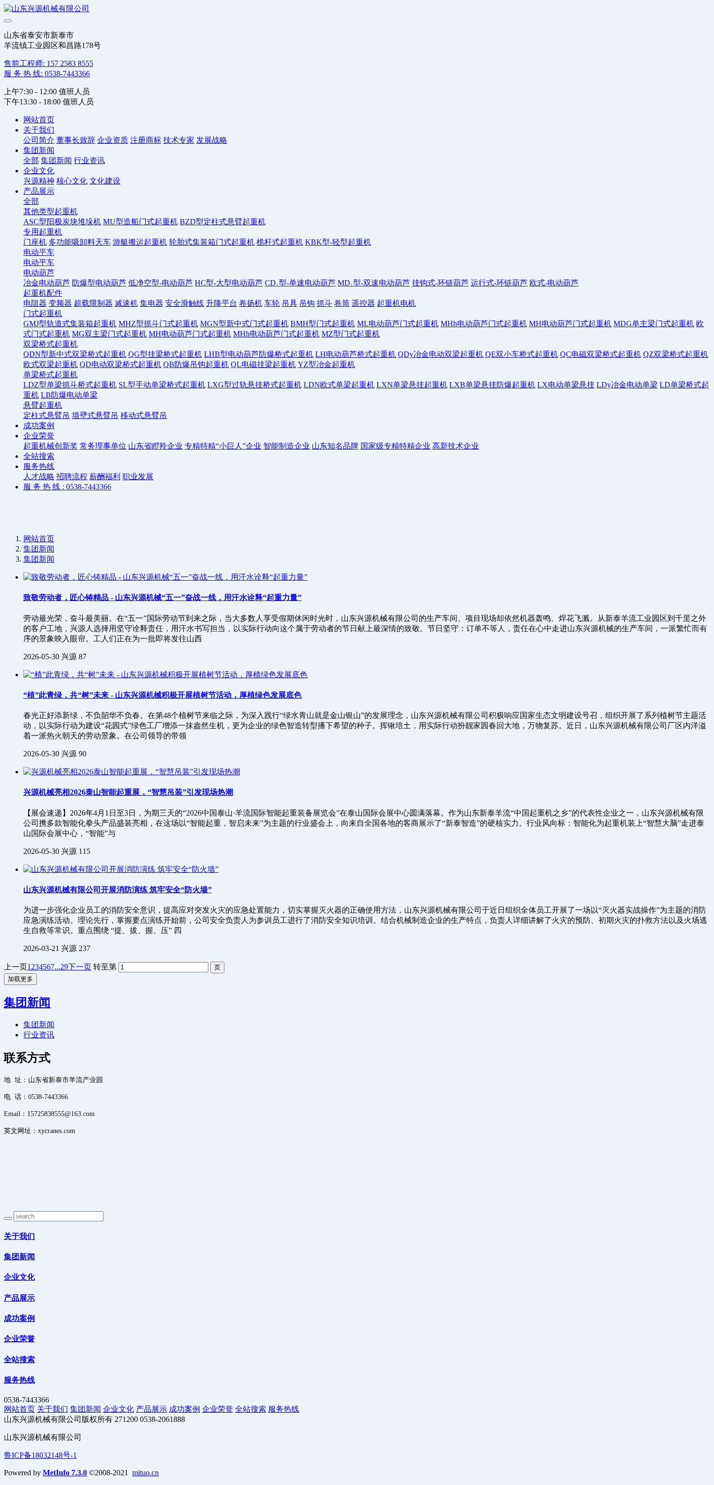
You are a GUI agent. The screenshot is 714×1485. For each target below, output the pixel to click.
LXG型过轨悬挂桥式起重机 (254, 385)
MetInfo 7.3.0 (65, 1472)
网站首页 (38, 120)
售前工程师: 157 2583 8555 (48, 63)
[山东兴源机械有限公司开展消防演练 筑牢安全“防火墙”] (121, 869)
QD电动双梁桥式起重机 (120, 364)
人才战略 (38, 476)
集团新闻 (38, 150)
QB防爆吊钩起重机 (196, 364)
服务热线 (38, 466)
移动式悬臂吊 (143, 415)
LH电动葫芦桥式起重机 (355, 354)
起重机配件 (42, 293)
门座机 (35, 242)
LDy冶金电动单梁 (627, 385)
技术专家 (178, 140)
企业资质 (112, 140)
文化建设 (104, 181)
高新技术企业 (455, 446)
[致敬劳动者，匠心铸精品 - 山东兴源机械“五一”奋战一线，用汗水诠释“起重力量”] (165, 577)
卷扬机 (250, 303)
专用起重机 (42, 232)
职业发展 (137, 476)
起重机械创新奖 (50, 446)
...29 (61, 967)
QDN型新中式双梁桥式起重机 (74, 354)
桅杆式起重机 (279, 242)
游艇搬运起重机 (140, 242)
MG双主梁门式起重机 (109, 334)
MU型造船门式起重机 (140, 221)
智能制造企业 (286, 446)
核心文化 (71, 181)
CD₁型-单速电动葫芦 (300, 283)
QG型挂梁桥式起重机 (165, 354)
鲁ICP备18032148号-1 (40, 1455)
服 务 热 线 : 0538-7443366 (67, 487)
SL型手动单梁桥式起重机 (162, 385)
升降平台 (221, 303)
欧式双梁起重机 (50, 364)
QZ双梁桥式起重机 (675, 354)
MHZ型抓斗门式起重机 (158, 323)
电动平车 (38, 252)
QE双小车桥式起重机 (521, 354)
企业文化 (38, 171)
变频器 (60, 303)
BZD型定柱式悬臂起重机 (223, 221)
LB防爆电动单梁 (69, 395)
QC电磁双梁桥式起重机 (600, 354)
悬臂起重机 (42, 405)
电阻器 (35, 303)
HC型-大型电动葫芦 (229, 283)
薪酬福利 (104, 476)
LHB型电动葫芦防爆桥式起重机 (258, 354)
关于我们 (38, 130)
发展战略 (211, 140)
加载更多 (20, 979)
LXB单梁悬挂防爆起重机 (492, 385)
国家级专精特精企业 (395, 446)
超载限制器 (93, 303)
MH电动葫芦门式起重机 (570, 323)
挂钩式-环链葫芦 (440, 283)
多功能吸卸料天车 (80, 242)
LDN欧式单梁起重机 (339, 385)
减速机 (126, 303)
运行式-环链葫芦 (499, 283)
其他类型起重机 (50, 211)
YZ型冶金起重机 (326, 364)
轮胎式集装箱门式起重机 (212, 242)
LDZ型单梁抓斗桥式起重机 (70, 385)
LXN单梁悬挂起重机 (411, 385)
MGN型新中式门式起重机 (244, 323)
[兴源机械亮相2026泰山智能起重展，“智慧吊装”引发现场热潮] (131, 772)
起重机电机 (396, 303)
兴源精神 (38, 181)
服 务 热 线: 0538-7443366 (47, 73)
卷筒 (342, 303)
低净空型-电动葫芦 (160, 283)
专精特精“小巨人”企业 (223, 446)
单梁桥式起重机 (50, 374)
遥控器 (363, 303)
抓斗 (324, 303)
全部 (31, 160)
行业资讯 (89, 160)
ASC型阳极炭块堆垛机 (62, 221)
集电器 (151, 303)
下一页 (79, 967)
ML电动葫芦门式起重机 (398, 323)
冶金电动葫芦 (46, 283)
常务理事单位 (103, 446)
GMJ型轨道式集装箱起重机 (70, 323)
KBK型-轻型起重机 (338, 242)
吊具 (289, 303)
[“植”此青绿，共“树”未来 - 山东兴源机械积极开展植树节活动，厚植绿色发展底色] (165, 674)
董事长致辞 (75, 140)
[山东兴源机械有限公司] (357, 9)
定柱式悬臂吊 (46, 415)
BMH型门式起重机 (322, 323)
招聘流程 (71, 476)
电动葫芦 (38, 272)
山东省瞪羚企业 (155, 446)
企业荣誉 (38, 436)
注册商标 (145, 140)
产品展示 (38, 191)
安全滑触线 (184, 303)
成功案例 (38, 425)
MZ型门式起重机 (351, 334)
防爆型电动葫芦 (99, 283)
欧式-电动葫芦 (553, 283)
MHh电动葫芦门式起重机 (484, 323)
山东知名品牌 (335, 446)
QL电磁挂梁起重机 (263, 364)
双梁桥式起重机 (50, 344)
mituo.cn (145, 1472)
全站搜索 (38, 456)
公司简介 (38, 140)
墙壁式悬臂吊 (95, 415)
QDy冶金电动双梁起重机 (440, 354)
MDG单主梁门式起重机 (653, 323)
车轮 (272, 303)
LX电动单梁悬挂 (566, 385)
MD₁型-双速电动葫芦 (374, 283)
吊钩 (307, 303)
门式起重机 (42, 313)
